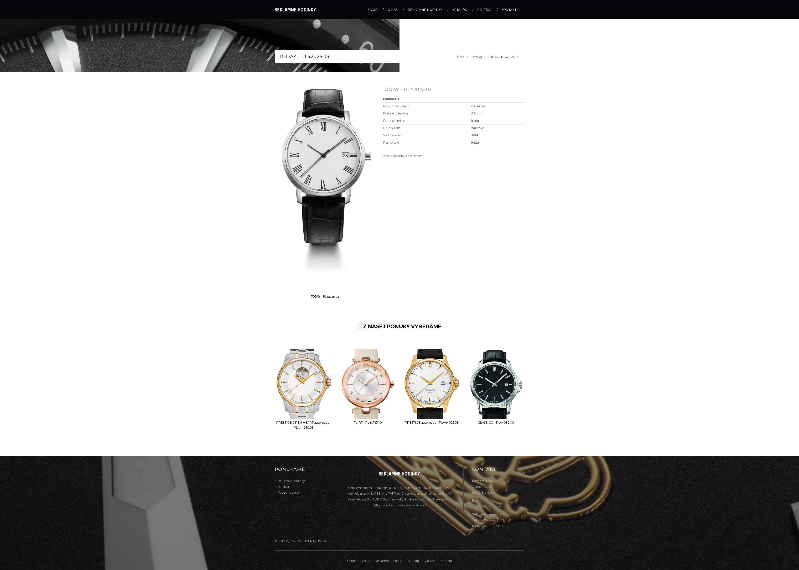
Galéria (484, 10)
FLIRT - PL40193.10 (368, 422)
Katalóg (459, 10)
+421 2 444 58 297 (492, 520)
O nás (393, 10)
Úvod (373, 10)
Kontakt (508, 10)
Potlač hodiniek (289, 492)
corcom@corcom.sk (486, 506)
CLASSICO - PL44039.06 (496, 422)
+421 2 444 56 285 (492, 514)
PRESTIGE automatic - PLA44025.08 (432, 422)
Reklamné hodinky (425, 10)
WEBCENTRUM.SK (312, 541)
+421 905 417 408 (495, 526)
